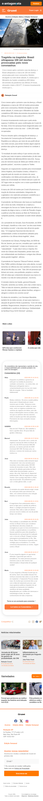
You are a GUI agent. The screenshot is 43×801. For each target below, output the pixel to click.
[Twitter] (21, 721)
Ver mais (36, 676)
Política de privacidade (10, 786)
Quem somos (6, 783)
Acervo (8, 17)
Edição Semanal (31, 17)
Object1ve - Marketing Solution (30, 796)
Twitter (40, 621)
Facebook (36, 621)
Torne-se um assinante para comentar (20, 601)
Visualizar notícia (9, 332)
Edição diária (18, 17)
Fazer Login (34, 10)
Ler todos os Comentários (20, 607)
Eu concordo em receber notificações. (18, 766)
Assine (27, 783)
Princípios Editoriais (18, 783)
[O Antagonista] (11, 3)
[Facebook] (15, 721)
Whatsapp (29, 621)
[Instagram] (27, 721)
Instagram (33, 621)
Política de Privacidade (21, 768)
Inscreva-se (21, 773)
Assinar (36, 3)
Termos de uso (23, 786)
